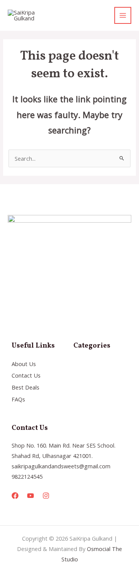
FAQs (18, 399)
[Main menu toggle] (122, 15)
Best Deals (25, 387)
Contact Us (26, 375)
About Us (24, 364)
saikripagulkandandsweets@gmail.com (61, 466)
